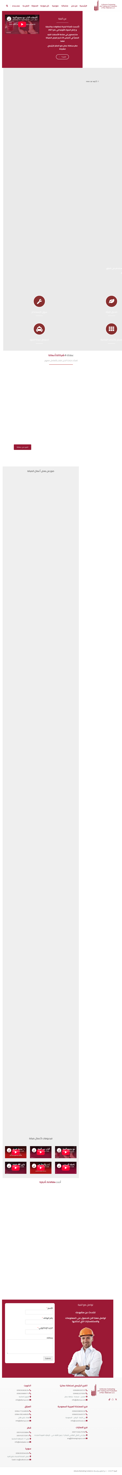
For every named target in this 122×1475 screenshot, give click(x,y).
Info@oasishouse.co (78, 1420)
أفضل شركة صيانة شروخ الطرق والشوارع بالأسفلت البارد (35, 1282)
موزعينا (55, 6)
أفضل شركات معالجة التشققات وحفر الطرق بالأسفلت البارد (34, 1226)
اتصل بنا (26, 6)
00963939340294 (22, 1453)
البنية (115, 1470)
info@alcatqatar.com (22, 1442)
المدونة (34, 6)
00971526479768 (79, 1432)
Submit (48, 1358)
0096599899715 (23, 1393)
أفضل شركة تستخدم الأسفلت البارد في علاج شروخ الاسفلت (34, 1240)
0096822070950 (79, 1393)
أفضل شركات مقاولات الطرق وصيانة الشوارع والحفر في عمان (33, 1212)
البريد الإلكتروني (45, 1328)
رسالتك (50, 1338)
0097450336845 (23, 1432)
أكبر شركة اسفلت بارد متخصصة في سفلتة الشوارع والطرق (34, 1268)
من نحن (74, 6)
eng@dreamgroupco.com (76, 1438)
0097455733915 (23, 1435)
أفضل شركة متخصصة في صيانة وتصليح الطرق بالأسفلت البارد (33, 1254)
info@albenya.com (79, 1399)
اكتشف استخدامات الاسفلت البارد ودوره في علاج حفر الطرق (34, 1198)
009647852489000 (22, 1414)
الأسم (49, 1308)
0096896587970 (79, 1390)
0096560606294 (23, 1390)
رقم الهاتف (47, 1318)
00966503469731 (79, 1414)
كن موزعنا (44, 6)
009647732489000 (22, 1411)
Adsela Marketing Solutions (83, 1470)
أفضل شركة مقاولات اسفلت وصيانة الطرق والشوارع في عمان (33, 1296)
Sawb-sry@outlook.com (20, 1459)
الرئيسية (83, 6)
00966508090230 (79, 1411)
